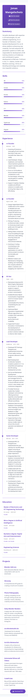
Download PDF (18, 691)
